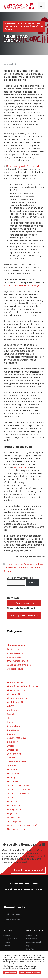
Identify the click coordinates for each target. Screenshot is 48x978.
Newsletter (30, 949)
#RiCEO (10, 706)
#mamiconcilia (15, 653)
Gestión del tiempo (16, 761)
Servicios (7, 935)
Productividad (14, 805)
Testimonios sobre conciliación (22, 825)
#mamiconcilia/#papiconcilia (19, 24)
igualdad (11, 765)
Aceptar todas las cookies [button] (30, 973)
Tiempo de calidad (16, 829)
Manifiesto (12, 769)
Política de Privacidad (14, 914)
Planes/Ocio (13, 801)
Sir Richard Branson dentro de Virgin (21, 285)
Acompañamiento (11, 939)
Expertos (11, 757)
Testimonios (13, 649)
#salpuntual (19, 467)
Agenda (11, 714)
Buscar (32, 582)
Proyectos (12, 813)
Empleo (10, 745)
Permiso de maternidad (19, 789)
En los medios (14, 753)
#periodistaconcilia (17, 698)
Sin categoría (14, 821)
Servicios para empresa (19, 665)
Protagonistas (14, 809)
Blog (38, 24)
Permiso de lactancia (18, 785)
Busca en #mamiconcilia (20, 577)
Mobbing (11, 777)
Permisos (11, 797)
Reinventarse (13, 817)
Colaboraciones (15, 668)
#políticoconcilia (15, 702)
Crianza (11, 734)
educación (12, 742)
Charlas (6, 945)
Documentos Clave (16, 738)
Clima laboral (14, 726)
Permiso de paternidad (18, 793)
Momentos (12, 781)
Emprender (24, 26)
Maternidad (13, 773)
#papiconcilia (14, 657)
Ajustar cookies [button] (10, 973)
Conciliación (11, 26)
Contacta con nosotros (24, 883)
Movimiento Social (33, 942)
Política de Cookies (13, 920)
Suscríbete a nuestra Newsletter (24, 889)
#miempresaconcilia (17, 661)
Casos (10, 722)
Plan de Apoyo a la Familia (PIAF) (23, 166)
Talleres (6, 942)
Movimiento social (16, 645)
